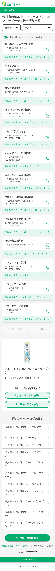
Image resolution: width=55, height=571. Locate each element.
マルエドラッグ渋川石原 (18, 153)
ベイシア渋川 (12, 66)
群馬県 (25, 546)
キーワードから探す (29, 395)
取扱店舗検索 (7, 546)
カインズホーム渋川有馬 (18, 175)
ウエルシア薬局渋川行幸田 (19, 197)
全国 (17, 546)
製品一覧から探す (29, 404)
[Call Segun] (47, 49)
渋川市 (28, 27)
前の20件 (16, 329)
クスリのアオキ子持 (15, 284)
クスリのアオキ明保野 (16, 306)
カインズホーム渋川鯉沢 (18, 109)
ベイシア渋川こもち (15, 131)
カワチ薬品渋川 (13, 88)
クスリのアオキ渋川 (15, 262)
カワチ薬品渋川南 (14, 240)
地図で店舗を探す (29, 538)
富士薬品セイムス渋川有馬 (19, 44)
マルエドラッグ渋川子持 (18, 219)
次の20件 (38, 329)
